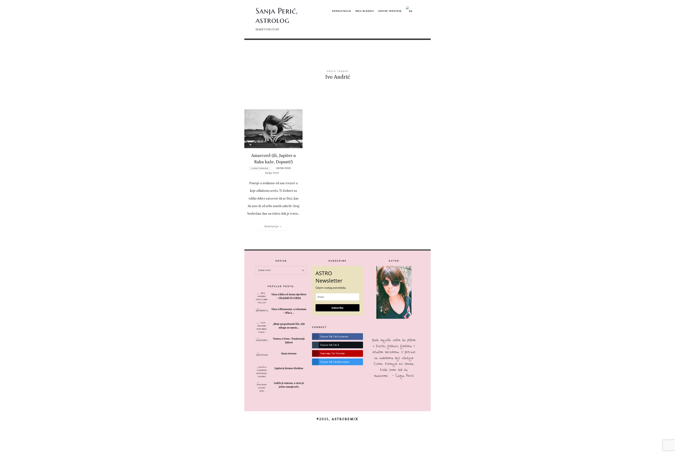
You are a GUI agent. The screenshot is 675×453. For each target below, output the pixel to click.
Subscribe (337, 307)
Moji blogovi (364, 10)
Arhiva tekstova (390, 10)
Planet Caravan (260, 168)
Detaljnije (272, 226)
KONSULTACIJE (341, 10)
